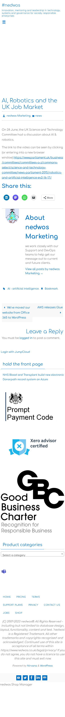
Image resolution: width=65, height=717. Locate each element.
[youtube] (18, 675)
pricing (21, 595)
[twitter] (25, 675)
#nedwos (11, 5)
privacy (33, 603)
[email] (44, 675)
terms (36, 595)
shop (18, 611)
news (38, 115)
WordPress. (46, 664)
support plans (13, 603)
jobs (6, 611)
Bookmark (51, 287)
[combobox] (32, 552)
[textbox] (32, 554)
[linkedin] (38, 675)
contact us (52, 603)
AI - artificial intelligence (23, 287)
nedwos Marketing (19, 115)
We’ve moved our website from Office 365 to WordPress (16, 311)
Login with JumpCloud (15, 350)
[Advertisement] (32, 61)
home (7, 595)
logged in (26, 336)
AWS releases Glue (50, 305)
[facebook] (31, 675)
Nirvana (32, 664)
